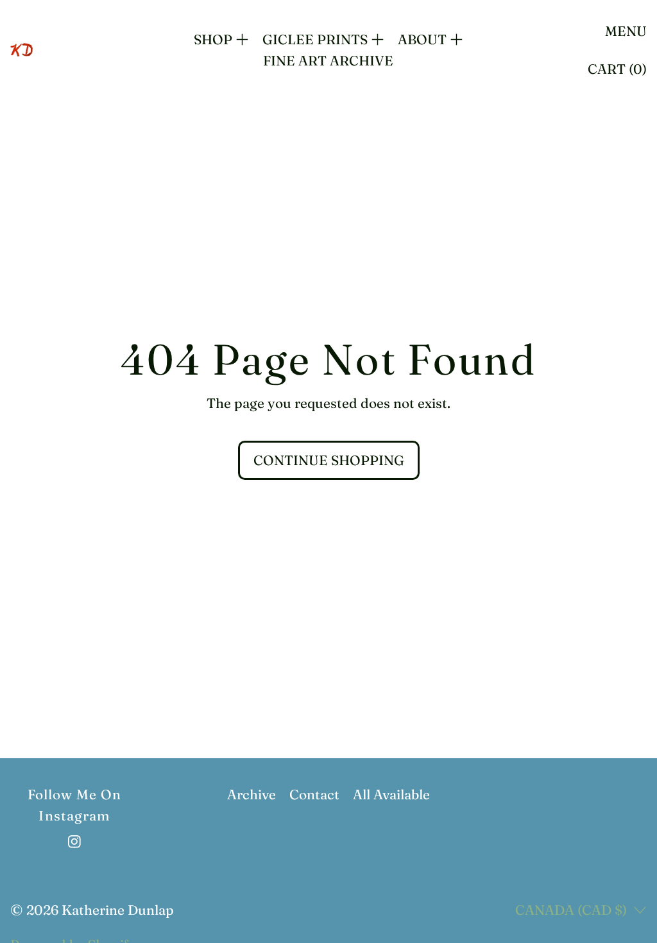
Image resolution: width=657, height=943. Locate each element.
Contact (314, 794)
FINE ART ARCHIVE (328, 60)
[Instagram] (74, 841)
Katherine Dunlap (118, 909)
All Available (391, 794)
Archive (251, 794)
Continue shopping (328, 460)
